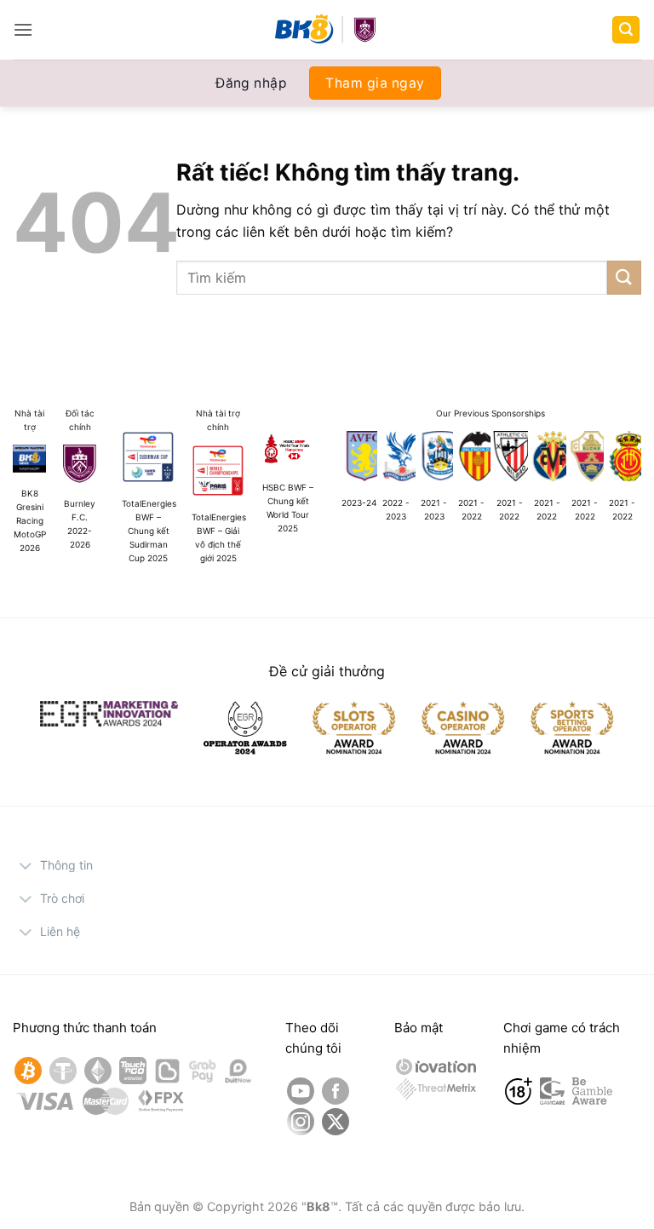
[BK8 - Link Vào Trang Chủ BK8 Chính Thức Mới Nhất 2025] (327, 30)
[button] (23, 29)
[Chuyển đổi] (26, 867)
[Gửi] (624, 277)
